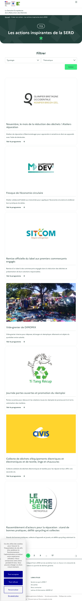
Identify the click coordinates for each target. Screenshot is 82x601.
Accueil (7, 17)
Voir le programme (15, 141)
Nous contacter (36, 587)
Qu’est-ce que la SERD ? (39, 582)
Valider (71, 67)
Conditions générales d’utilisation (33, 596)
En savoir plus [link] (13, 596)
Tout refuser (13, 582)
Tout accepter (13, 574)
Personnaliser (13, 590)
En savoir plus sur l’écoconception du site (40, 599)
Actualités (34, 585)
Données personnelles (51, 596)
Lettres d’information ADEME (41, 590)
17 (53, 555)
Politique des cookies (65, 596)
